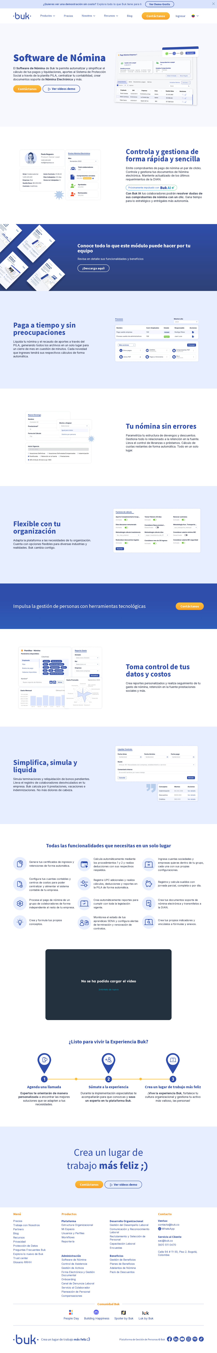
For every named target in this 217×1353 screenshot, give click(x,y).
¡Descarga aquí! (93, 268)
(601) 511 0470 (167, 1244)
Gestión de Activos (72, 1267)
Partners (18, 1229)
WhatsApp (168, 1228)
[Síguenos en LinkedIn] (175, 1339)
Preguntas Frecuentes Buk (29, 1249)
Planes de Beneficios (122, 1263)
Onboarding (68, 1279)
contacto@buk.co (168, 1224)
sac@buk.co (165, 1240)
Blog (129, 15)
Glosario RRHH (22, 1262)
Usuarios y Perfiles (72, 1233)
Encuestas (116, 1247)
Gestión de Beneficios (123, 1259)
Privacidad (19, 1241)
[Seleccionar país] (195, 15)
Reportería (67, 1241)
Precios (68, 15)
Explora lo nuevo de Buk (28, 1254)
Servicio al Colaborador (75, 1287)
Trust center (20, 1258)
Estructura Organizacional (77, 1225)
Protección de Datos (25, 1245)
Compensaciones (71, 1295)
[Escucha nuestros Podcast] (194, 1339)
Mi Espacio (68, 1229)
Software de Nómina (73, 1259)
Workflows (68, 1237)
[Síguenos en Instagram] (188, 1339)
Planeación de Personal (75, 1291)
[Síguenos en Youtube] (182, 1339)
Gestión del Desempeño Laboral (129, 1225)
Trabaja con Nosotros (26, 1225)
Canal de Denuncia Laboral (77, 1283)
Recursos (19, 1237)
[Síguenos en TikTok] (201, 1339)
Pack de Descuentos (122, 1272)
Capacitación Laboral (122, 1243)
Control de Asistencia (74, 1263)
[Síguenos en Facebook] (169, 1339)
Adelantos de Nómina (123, 1267)
